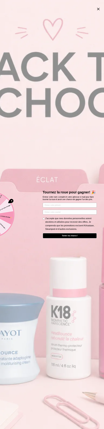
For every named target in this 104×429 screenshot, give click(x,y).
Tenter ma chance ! (70, 236)
